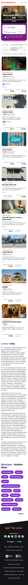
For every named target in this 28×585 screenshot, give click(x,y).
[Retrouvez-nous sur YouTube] (16, 536)
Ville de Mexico (7, 472)
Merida (17, 490)
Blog (6, 546)
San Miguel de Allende (9, 504)
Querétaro (6, 509)
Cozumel (19, 500)
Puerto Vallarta (7, 500)
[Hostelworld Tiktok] (22, 536)
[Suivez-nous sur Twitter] (9, 536)
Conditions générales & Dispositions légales (14, 567)
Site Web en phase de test (10, 574)
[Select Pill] (22, 2)
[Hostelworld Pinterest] (19, 536)
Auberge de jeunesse (7, 72)
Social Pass (19, 550)
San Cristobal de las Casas (11, 486)
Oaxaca (5, 481)
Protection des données (14, 564)
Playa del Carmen (16, 477)
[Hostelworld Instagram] (12, 536)
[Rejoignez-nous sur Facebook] (5, 536)
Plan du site (21, 574)
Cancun (18, 472)
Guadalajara (6, 490)
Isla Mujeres (15, 495)
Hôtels (21, 546)
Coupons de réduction (10, 571)
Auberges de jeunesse (13, 546)
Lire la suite (23, 54)
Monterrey (17, 509)
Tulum (5, 477)
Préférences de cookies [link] (14, 578)
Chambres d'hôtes (7, 215)
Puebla (5, 495)
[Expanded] (3, 45)
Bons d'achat (20, 571)
